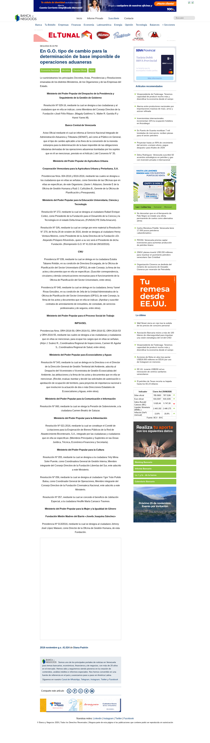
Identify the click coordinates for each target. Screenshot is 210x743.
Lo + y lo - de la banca (145, 475)
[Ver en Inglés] (189, 2)
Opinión (129, 25)
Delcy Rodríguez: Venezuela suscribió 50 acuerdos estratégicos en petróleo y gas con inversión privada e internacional (155, 157)
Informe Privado (95, 18)
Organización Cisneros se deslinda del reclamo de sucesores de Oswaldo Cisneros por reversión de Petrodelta (154, 267)
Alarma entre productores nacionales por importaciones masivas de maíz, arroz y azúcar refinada (155, 108)
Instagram (95, 679)
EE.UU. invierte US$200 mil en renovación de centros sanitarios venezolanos (151, 371)
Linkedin (97, 718)
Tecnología (141, 25)
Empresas (63, 25)
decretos (66, 70)
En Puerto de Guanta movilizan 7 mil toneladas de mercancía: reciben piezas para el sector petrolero (155, 133)
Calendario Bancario (145, 481)
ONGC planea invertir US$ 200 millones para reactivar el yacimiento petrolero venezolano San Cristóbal (155, 254)
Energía (118, 25)
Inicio (79, 18)
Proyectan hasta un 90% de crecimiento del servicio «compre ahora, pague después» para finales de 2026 (155, 145)
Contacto (128, 18)
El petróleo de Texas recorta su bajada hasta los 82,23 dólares (154, 382)
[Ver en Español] (193, 2)
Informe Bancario (143, 468)
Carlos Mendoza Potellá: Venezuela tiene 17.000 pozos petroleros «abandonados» (155, 230)
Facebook (113, 679)
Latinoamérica (104, 25)
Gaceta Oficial (79, 70)
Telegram (85, 679)
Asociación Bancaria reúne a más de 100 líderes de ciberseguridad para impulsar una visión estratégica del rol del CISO (155, 335)
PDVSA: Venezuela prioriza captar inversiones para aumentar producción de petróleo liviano (154, 242)
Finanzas (76, 25)
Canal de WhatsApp (71, 679)
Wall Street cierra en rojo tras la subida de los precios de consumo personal (154, 324)
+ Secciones (168, 25)
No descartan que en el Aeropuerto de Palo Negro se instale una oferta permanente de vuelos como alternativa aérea (155, 217)
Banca (38, 25)
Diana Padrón (80, 647)
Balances (154, 25)
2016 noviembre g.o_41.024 (55, 647)
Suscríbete (113, 18)
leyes (92, 70)
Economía (89, 25)
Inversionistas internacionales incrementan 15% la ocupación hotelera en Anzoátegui (155, 120)
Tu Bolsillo (50, 25)
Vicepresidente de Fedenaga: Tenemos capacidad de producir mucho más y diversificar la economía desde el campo (155, 96)
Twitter (104, 679)
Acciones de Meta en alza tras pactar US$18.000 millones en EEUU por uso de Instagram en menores (154, 359)
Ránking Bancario (143, 462)
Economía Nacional (50, 70)
